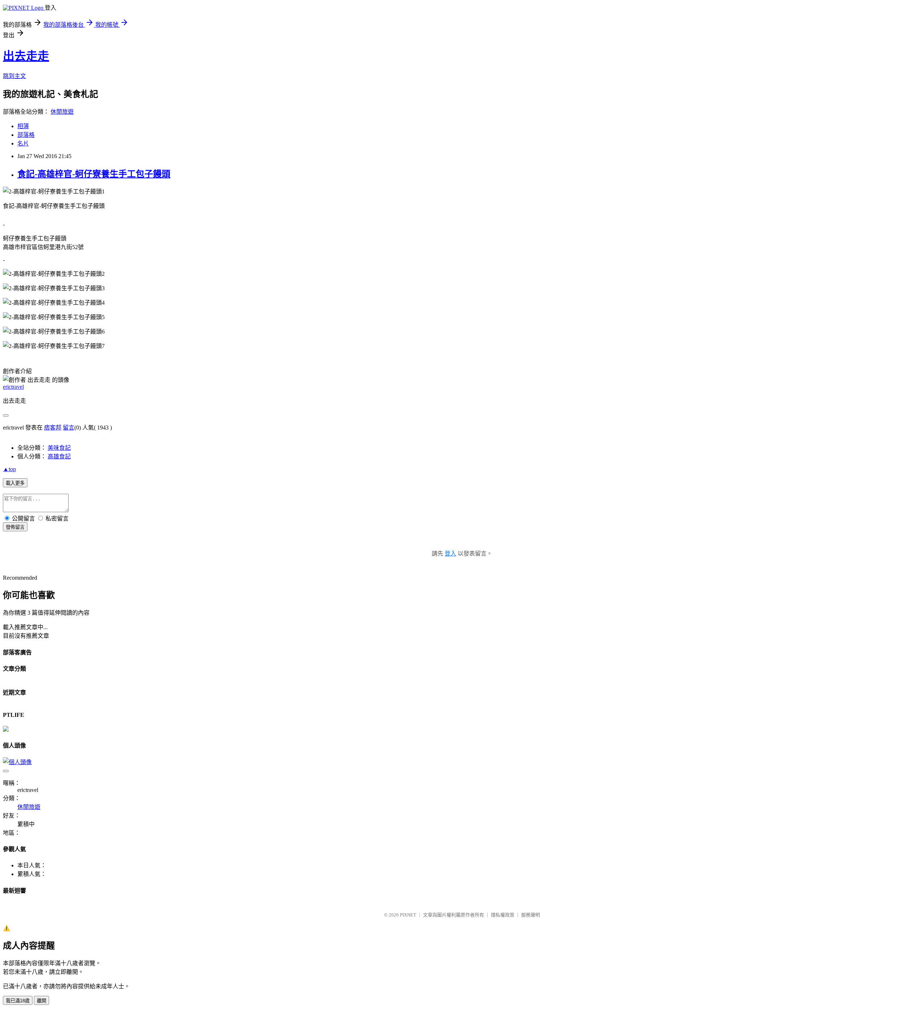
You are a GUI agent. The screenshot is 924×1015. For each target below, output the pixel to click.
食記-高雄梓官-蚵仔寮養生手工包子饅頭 (93, 174)
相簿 (23, 126)
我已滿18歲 (18, 1000)
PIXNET (408, 915)
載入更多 (15, 483)
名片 (23, 143)
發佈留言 (15, 527)
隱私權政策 (502, 915)
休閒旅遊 (62, 112)
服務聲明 (530, 915)
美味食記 (59, 448)
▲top (9, 469)
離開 (41, 1000)
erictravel (13, 387)
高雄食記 (59, 456)
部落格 (26, 135)
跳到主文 (14, 76)
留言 (68, 427)
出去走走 (26, 55)
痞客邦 (52, 427)
